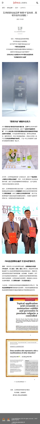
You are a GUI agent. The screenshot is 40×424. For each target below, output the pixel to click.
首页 (3, 8)
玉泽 (16, 8)
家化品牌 (9, 8)
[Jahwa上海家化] (20, 3)
